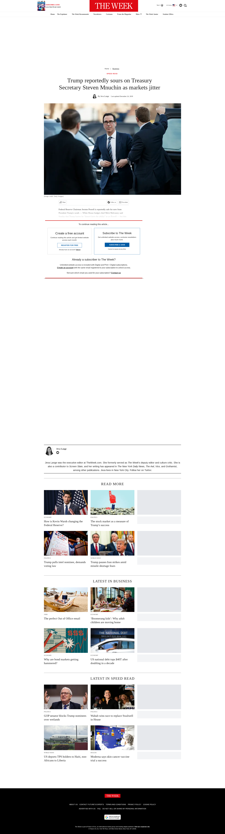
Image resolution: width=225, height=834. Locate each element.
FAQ (99, 809)
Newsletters (97, 14)
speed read (112, 74)
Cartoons (109, 14)
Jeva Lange (105, 96)
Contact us (116, 273)
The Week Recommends (80, 14)
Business (115, 69)
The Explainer (62, 14)
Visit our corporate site (142, 827)
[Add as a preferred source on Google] (112, 817)
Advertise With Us (87, 809)
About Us (73, 804)
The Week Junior (152, 14)
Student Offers (168, 14)
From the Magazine (124, 14)
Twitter (147, 470)
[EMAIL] (58, 452)
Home (107, 69)
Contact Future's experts (91, 804)
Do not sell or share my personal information (124, 809)
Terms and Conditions (116, 804)
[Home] (52, 14)
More (138, 14)
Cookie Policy (149, 804)
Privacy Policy (134, 804)
